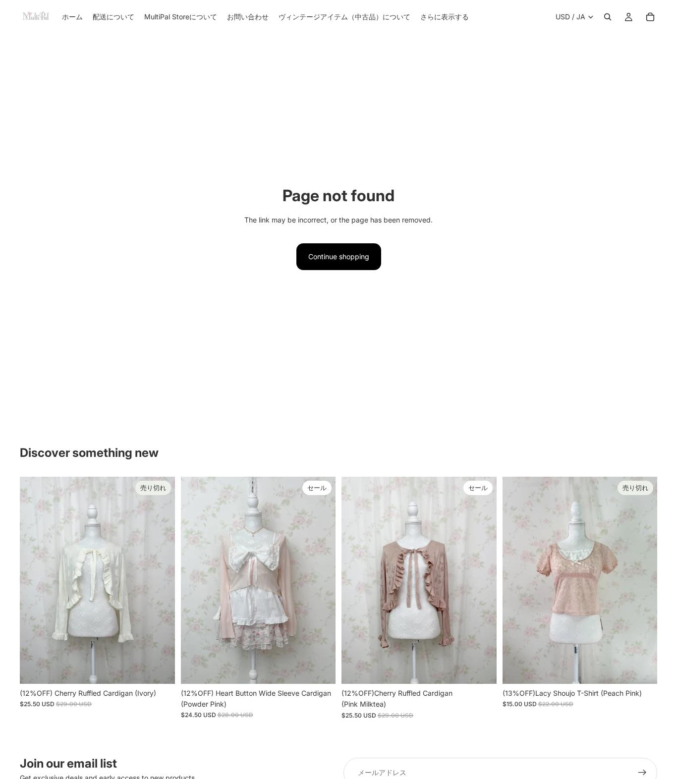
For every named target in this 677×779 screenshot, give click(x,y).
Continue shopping (338, 256)
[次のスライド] (160, 580)
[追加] (320, 668)
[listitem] (444, 16)
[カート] (650, 17)
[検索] (608, 17)
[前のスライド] (35, 580)
